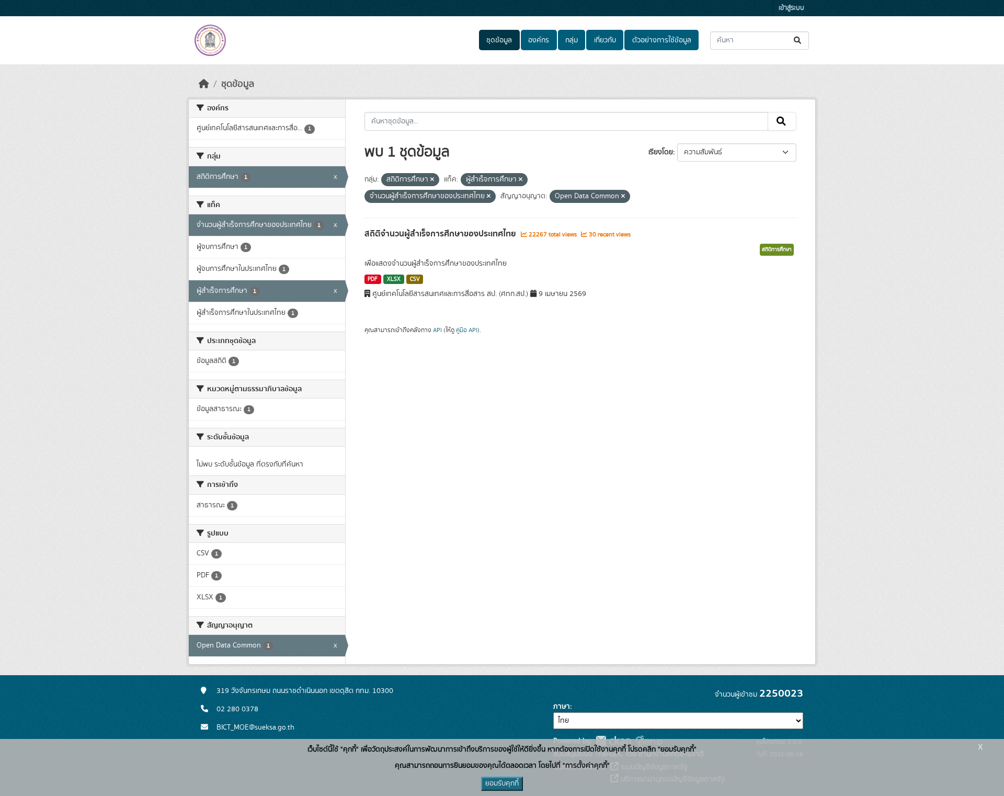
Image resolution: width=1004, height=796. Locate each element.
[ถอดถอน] (432, 180)
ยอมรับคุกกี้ (502, 783)
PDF (373, 279)
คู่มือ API (466, 330)
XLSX (394, 279)
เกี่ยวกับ (605, 40)
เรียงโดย (660, 152)
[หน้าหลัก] (204, 84)
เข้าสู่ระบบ (791, 8)
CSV (415, 279)
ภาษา (561, 706)
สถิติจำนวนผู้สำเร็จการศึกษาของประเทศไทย (441, 234)
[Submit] (798, 40)
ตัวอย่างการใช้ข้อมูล (661, 40)
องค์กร (538, 40)
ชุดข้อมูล (499, 40)
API (437, 330)
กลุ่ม (571, 40)
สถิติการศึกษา (777, 249)
